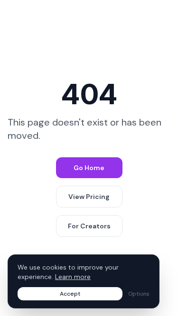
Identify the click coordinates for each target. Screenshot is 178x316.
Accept (70, 294)
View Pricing (89, 196)
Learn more (73, 276)
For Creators (89, 226)
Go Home (89, 167)
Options (139, 294)
